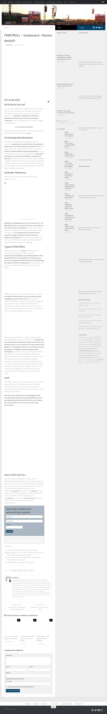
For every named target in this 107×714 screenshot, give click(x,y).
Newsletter (72, 2)
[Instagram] (102, 28)
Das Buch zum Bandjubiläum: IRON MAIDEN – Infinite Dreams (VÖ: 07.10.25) (91, 197)
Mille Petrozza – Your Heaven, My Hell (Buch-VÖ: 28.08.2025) (89, 229)
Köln (102, 346)
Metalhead (9, 45)
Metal (96, 348)
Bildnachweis (78, 704)
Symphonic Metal (85, 362)
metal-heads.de (86, 350)
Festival (80, 344)
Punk (102, 357)
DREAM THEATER (94, 342)
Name (8, 666)
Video (101, 362)
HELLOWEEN (86, 346)
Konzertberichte (27, 2)
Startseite (27, 704)
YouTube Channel (29, 498)
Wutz (29, 133)
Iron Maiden (98, 346)
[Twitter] (96, 28)
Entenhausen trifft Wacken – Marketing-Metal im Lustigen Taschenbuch (91, 260)
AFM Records (84, 337)
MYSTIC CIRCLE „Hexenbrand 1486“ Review (70, 145)
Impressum (45, 704)
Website (8, 673)
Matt (81, 315)
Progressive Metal (85, 357)
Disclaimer (36, 704)
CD (83, 339)
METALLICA (81, 353)
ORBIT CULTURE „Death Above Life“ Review (70, 228)
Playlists (59, 2)
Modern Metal (94, 353)
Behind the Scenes (39, 2)
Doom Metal (87, 342)
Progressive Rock (96, 357)
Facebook (34, 491)
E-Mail (8, 525)
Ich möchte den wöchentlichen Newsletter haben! (21, 687)
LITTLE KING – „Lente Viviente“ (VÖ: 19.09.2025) (69, 164)
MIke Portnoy (87, 353)
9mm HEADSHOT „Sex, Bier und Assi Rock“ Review (69, 217)
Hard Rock (90, 344)
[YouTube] (99, 28)
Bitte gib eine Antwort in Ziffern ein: (15, 679)
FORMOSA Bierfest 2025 (85, 160)
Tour (98, 362)
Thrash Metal (93, 362)
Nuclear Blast (87, 355)
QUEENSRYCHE (81, 360)
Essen (100, 342)
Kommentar (9, 655)
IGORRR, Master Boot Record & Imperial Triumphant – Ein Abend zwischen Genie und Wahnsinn (91, 64)
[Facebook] (94, 28)
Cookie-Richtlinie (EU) (66, 704)
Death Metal (88, 339)
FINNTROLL (14, 570)
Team (65, 2)
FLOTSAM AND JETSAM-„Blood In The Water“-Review (27, 639)
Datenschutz (54, 704)
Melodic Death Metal (87, 348)
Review (25, 570)
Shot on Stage (51, 2)
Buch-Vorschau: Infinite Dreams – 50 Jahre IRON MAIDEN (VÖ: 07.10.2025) (90, 292)
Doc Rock (82, 303)
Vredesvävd (31, 570)
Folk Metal (21, 570)
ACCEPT (80, 337)
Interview (91, 346)
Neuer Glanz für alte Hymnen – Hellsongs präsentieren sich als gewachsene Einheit (90, 97)
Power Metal (95, 355)
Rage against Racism (92, 360)
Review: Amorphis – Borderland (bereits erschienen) (70, 186)
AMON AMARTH (90, 337)
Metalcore (97, 351)
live (79, 348)
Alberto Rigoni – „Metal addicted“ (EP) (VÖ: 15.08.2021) (43, 639)
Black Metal (97, 337)
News (4, 2)
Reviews (10, 2)
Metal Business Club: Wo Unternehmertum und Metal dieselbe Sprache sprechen (64, 57)
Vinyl (80, 364)
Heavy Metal (97, 344)
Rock (80, 362)
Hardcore (85, 344)
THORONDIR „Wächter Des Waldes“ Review (69, 206)
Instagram (9, 498)
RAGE (86, 360)
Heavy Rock (81, 346)
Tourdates (18, 2)
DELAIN (94, 339)
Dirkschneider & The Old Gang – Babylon (69, 175)
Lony (81, 309)
